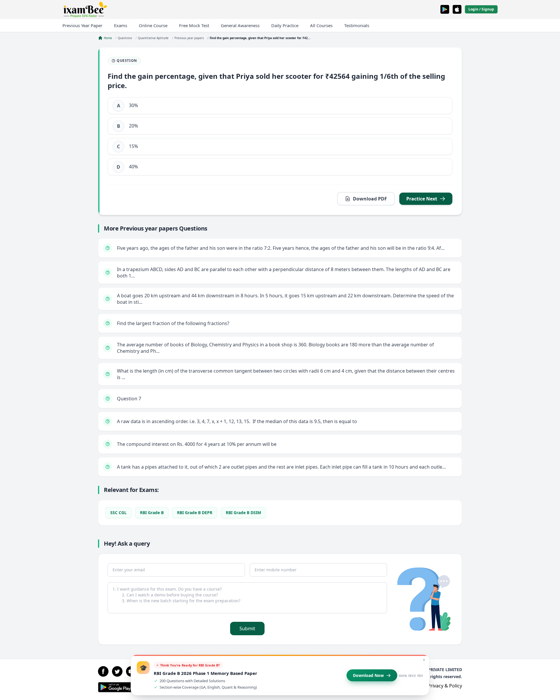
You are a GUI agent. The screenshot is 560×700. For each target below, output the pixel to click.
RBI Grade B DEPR (194, 512)
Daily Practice (284, 25)
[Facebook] (103, 671)
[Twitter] (117, 671)
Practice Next (421, 198)
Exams (120, 25)
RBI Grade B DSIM (243, 512)
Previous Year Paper (82, 25)
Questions (125, 37)
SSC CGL (118, 512)
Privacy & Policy (445, 685)
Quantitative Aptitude (153, 37)
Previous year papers (189, 37)
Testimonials (356, 25)
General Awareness (240, 25)
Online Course (153, 25)
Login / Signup (481, 9)
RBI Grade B (152, 512)
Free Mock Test (194, 25)
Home (108, 38)
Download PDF (370, 198)
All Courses (321, 25)
